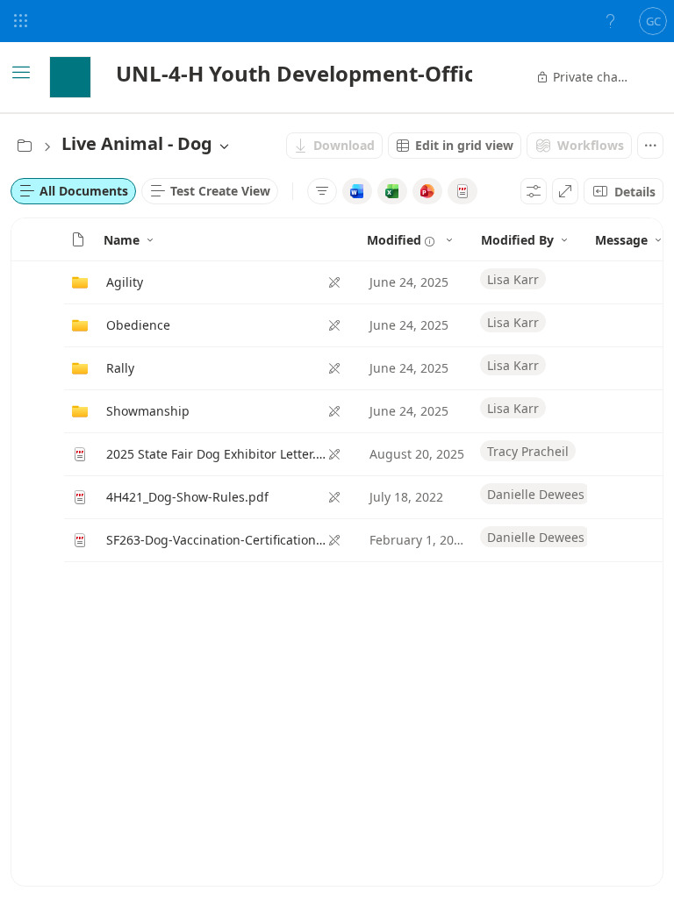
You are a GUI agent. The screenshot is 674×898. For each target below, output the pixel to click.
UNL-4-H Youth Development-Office (301, 73)
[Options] (533, 191)
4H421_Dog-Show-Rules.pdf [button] (187, 496)
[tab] (73, 191)
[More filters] (322, 191)
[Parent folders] (25, 145)
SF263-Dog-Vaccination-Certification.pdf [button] (216, 539)
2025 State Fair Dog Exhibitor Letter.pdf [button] (216, 453)
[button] (78, 239)
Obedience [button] (138, 325)
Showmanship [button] (148, 411)
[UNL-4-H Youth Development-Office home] (70, 77)
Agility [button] (124, 282)
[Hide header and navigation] (565, 191)
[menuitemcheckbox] (357, 191)
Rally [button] (120, 368)
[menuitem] (334, 145)
